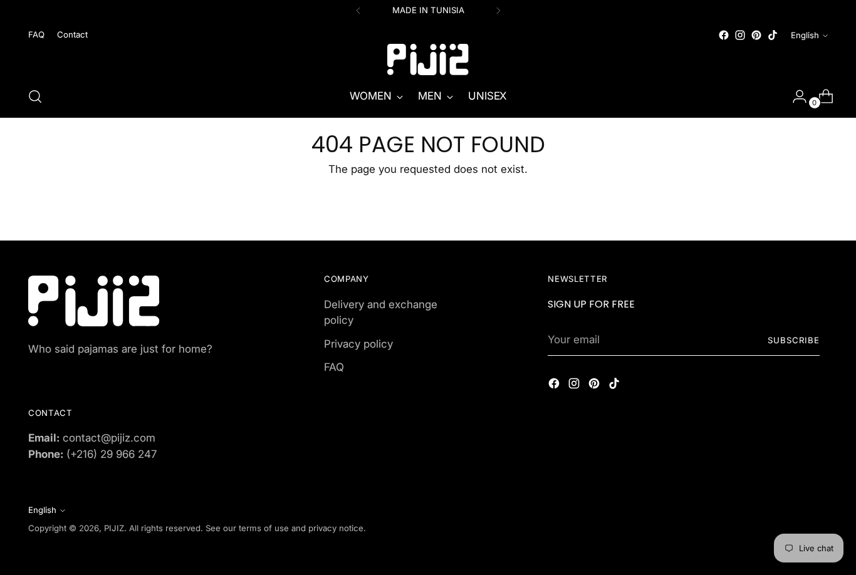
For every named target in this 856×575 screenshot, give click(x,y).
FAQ (334, 367)
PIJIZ (114, 528)
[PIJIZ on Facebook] (723, 35)
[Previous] (358, 10)
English (805, 35)
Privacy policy (358, 344)
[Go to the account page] (794, 96)
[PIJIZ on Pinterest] (756, 35)
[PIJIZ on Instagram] (740, 35)
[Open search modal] (35, 96)
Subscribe (794, 340)
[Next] (498, 10)
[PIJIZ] (428, 59)
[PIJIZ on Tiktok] (772, 35)
